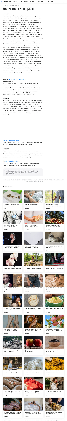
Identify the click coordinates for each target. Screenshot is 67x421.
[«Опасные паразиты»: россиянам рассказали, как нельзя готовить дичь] (12, 408)
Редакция (25, 420)
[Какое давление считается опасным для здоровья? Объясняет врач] (12, 221)
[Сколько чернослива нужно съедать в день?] (54, 345)
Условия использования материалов (35, 420)
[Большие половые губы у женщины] (33, 200)
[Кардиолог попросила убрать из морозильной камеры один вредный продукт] (12, 304)
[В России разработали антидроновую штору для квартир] (33, 241)
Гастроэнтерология (14, 5)
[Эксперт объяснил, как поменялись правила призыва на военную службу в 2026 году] (54, 262)
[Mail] (2, 1)
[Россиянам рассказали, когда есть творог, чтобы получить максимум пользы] (33, 366)
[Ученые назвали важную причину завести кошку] (54, 241)
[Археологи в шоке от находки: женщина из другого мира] (12, 200)
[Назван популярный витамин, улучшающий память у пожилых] (33, 262)
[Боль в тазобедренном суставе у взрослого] (33, 283)
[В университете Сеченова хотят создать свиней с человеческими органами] (12, 387)
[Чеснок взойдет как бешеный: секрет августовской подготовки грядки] (12, 262)
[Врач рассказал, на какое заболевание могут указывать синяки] (12, 325)
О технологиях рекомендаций (56, 420)
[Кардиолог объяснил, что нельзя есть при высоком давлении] (33, 325)
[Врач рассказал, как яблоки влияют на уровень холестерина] (54, 221)
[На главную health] (7, 1)
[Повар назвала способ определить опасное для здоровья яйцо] (33, 221)
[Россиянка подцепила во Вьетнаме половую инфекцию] (54, 200)
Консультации (6, 5)
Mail (2, 420)
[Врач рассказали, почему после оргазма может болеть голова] (54, 283)
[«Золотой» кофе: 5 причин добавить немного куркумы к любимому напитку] (54, 366)
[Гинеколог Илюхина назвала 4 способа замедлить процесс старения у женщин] (12, 366)
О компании (6, 420)
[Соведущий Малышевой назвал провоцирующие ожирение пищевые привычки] (33, 304)
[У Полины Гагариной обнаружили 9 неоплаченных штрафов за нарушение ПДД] (12, 241)
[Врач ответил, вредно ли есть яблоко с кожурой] (33, 345)
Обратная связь (47, 420)
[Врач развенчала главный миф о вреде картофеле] (54, 408)
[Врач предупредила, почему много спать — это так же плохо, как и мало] (33, 408)
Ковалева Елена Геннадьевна (17, 79)
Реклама (11, 420)
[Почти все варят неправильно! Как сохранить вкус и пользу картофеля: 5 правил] (54, 304)
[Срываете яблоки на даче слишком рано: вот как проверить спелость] (54, 325)
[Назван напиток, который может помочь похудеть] (54, 387)
